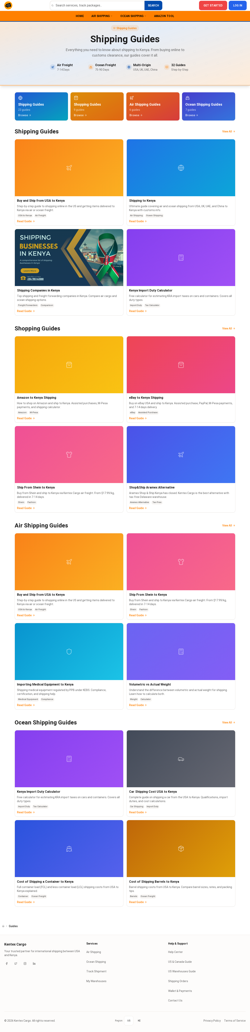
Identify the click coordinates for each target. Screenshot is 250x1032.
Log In (237, 5)
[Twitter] (16, 963)
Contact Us (175, 1000)
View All (227, 131)
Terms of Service (235, 1020)
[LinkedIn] (34, 963)
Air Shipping (100, 16)
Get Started (213, 5)
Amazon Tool (164, 16)
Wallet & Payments (180, 990)
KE (139, 1020)
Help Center (175, 952)
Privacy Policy (212, 1020)
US (128, 1020)
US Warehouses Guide (182, 971)
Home (80, 16)
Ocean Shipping (132, 16)
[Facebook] (6, 963)
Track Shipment (96, 971)
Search (153, 5)
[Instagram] (25, 963)
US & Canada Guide (180, 961)
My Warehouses (96, 981)
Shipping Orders (178, 981)
